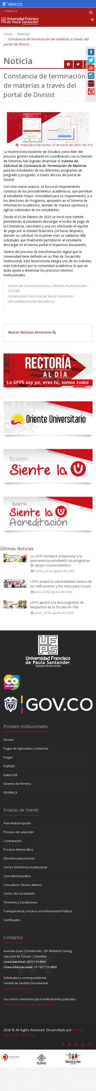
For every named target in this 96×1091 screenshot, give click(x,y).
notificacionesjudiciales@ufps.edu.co (29, 1004)
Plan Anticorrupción (17, 823)
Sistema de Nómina (17, 783)
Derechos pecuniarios (19, 858)
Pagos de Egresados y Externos (25, 748)
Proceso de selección (18, 832)
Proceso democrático (18, 849)
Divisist (8, 739)
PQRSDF (9, 766)
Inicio (7, 34)
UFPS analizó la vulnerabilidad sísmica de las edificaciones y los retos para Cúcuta (61, 583)
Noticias (23, 34)
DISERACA (10, 792)
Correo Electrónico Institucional (25, 867)
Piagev (8, 757)
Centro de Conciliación (19, 893)
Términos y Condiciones (20, 902)
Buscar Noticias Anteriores (30, 332)
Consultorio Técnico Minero (22, 885)
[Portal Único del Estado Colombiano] (11, 4)
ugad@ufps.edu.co (16, 988)
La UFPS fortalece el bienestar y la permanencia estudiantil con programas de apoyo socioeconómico (60, 560)
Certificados (12, 920)
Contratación (12, 841)
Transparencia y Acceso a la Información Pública (37, 911)
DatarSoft (10, 775)
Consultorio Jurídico (17, 876)
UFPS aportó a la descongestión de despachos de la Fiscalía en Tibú (57, 604)
